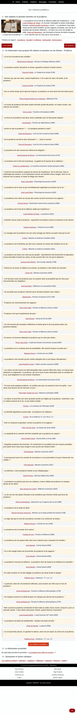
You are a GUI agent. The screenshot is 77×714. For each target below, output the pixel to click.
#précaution (46, 40)
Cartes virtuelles (19, 672)
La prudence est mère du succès (41, 652)
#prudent (29, 40)
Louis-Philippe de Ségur (31, 23)
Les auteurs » (70, 45)
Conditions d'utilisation (58, 675)
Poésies (25, 2)
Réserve (57, 661)
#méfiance (37, 40)
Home (18, 2)
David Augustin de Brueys (39, 25)
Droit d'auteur (57, 669)
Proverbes (52, 2)
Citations (33, 2)
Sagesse (48, 661)
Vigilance (30, 661)
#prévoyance (57, 40)
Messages (43, 2)
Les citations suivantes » (38, 644)
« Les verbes (7, 45)
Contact (19, 677)
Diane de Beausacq (34, 32)
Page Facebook (58, 672)
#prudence (21, 40)
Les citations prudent (9, 661)
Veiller (64, 661)
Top (72, 710)
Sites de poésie (19, 669)
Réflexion (39, 661)
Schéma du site (19, 675)
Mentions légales (57, 677)
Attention (22, 661)
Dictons (61, 2)
